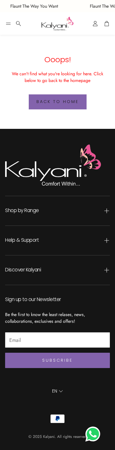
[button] (8, 23)
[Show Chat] (94, 434)
